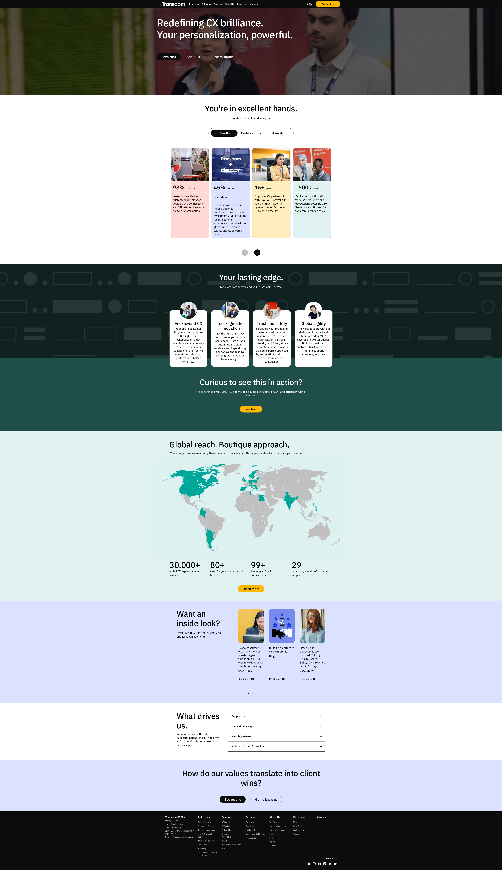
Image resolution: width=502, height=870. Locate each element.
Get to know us (266, 799)
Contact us (328, 4)
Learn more (250, 589)
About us (193, 57)
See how (251, 409)
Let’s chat (169, 57)
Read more (244, 679)
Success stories (221, 57)
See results (232, 799)
